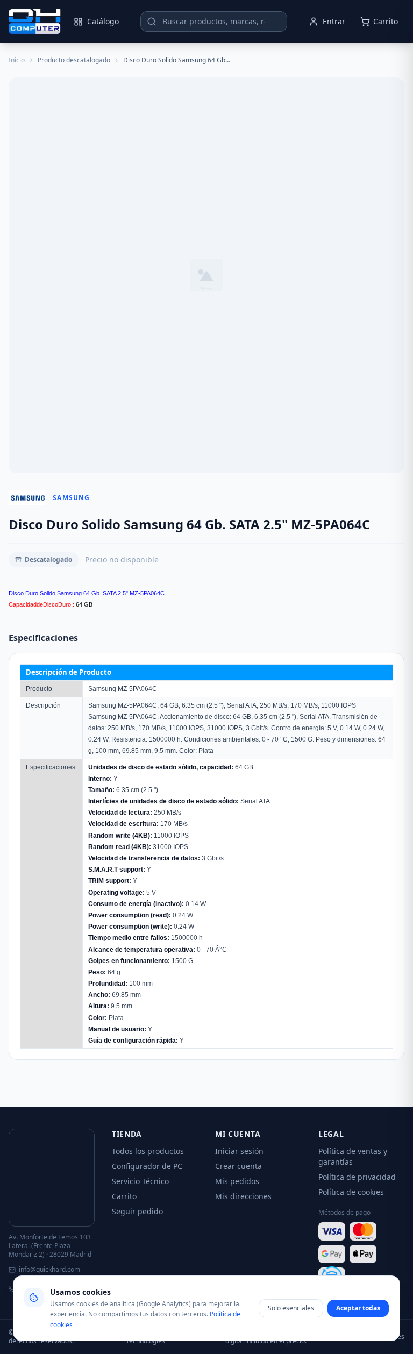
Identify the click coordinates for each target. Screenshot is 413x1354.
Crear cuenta (238, 1166)
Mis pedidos (237, 1181)
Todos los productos (148, 1151)
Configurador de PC (147, 1166)
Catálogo (103, 21)
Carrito (124, 1196)
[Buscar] (151, 21)
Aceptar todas (358, 1308)
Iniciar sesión (239, 1151)
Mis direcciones (243, 1196)
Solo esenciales (291, 1308)
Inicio (17, 60)
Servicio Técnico (140, 1181)
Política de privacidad (357, 1177)
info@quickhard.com (49, 1269)
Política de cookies (351, 1192)
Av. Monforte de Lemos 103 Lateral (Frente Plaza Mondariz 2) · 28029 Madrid (50, 1246)
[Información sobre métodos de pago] (361, 1254)
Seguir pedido (137, 1211)
